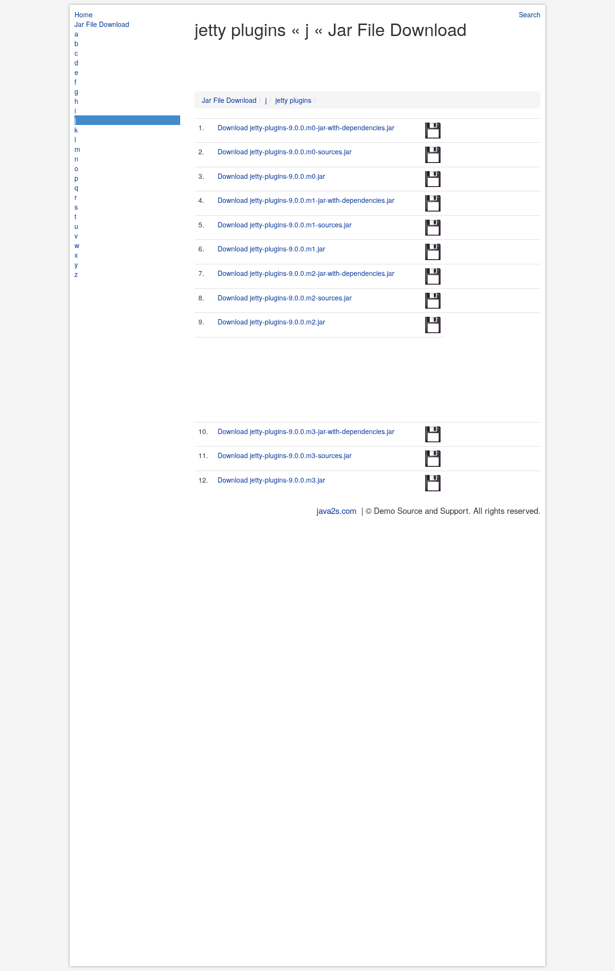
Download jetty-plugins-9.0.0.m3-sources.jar (285, 455)
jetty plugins (293, 100)
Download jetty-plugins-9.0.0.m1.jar (271, 248)
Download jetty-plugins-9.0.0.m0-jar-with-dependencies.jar (306, 127)
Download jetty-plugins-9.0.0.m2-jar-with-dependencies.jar (306, 273)
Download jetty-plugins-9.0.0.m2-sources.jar (285, 297)
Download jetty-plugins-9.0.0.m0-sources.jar (285, 151)
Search (530, 14)
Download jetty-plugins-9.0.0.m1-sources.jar (285, 224)
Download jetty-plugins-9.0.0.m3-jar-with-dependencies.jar (306, 431)
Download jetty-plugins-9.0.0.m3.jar (271, 480)
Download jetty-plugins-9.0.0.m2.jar (271, 321)
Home (83, 14)
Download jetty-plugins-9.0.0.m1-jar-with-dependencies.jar (306, 200)
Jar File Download (101, 24)
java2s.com (337, 510)
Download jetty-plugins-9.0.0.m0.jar (271, 176)
